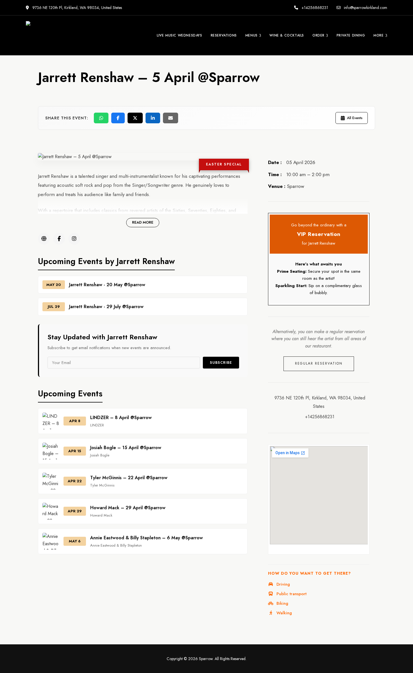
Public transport (291, 594)
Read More (142, 222)
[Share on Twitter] (135, 118)
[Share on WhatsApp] (101, 118)
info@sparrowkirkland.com (365, 7)
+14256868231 (314, 7)
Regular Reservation (318, 363)
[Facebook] (59, 239)
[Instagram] (74, 239)
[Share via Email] (170, 118)
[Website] (44, 239)
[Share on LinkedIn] (153, 118)
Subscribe (221, 362)
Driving (283, 584)
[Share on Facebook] (118, 118)
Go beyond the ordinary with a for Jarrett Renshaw (318, 234)
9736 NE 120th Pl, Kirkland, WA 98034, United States (76, 7)
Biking (282, 603)
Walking (284, 613)
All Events (354, 117)
